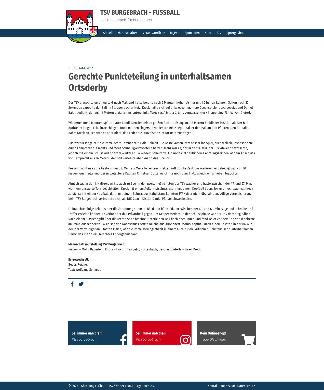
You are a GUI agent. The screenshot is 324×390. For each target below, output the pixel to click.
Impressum (228, 386)
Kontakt (213, 386)
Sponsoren (192, 33)
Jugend (175, 33)
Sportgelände (235, 33)
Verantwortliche (154, 33)
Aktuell (108, 33)
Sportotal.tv (213, 33)
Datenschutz (246, 386)
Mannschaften (128, 33)
